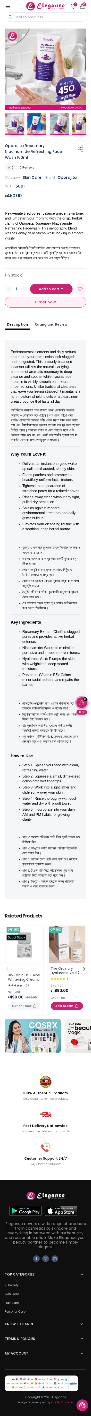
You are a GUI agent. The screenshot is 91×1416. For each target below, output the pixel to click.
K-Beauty (12, 1285)
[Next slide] (82, 124)
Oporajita (67, 177)
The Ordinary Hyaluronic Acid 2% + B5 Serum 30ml (66, 972)
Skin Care (32, 177)
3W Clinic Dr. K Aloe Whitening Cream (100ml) (24, 979)
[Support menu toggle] (82, 1405)
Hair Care (12, 1303)
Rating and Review (51, 324)
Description (17, 324)
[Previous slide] (7, 969)
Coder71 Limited (62, 1402)
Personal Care (15, 1311)
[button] (14, 124)
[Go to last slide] (9, 124)
